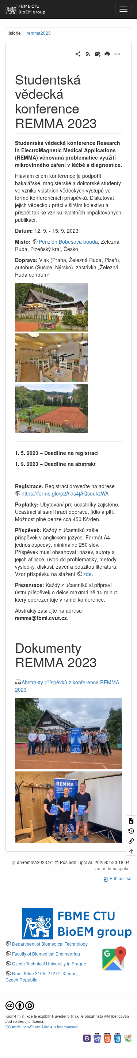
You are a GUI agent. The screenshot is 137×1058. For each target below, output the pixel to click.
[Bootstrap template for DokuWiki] (87, 1037)
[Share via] (78, 53)
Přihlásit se (120, 878)
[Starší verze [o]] (131, 830)
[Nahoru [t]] (131, 850)
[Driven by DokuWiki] (128, 1037)
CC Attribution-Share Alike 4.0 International (41, 1026)
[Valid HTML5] (107, 1037)
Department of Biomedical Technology (50, 944)
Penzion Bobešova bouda (68, 241)
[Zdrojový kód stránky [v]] (131, 820)
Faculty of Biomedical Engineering (46, 953)
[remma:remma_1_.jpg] (51, 306)
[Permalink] (117, 53)
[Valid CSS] (117, 1037)
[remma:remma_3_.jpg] (51, 407)
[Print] (107, 53)
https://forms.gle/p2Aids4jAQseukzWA (65, 493)
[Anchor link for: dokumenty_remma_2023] (103, 661)
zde (87, 573)
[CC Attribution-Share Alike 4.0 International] (19, 1005)
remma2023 (39, 33)
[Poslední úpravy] (88, 53)
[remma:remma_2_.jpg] (51, 357)
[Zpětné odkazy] (131, 840)
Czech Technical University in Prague (49, 963)
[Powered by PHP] (97, 1037)
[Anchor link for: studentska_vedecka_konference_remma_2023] (103, 122)
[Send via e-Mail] (98, 53)
